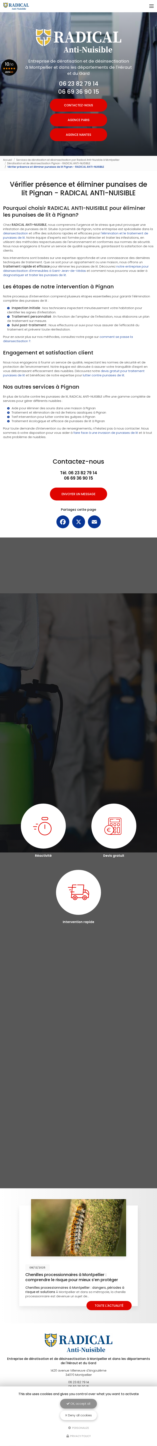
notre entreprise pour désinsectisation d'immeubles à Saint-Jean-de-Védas (76, 268)
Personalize (80, 1428)
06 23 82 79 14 (78, 84)
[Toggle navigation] (151, 6)
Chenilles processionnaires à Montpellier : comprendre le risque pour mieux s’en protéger (71, 1277)
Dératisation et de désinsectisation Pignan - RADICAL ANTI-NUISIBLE (48, 163)
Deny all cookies (79, 1415)
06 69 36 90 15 (78, 92)
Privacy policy (80, 1436)
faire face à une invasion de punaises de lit (105, 433)
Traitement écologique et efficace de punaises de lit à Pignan (58, 421)
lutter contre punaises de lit (103, 375)
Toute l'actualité (109, 1305)
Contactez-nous (78, 105)
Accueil (7, 160)
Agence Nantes (78, 135)
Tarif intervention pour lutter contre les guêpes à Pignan (53, 417)
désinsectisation (15, 233)
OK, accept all (80, 1404)
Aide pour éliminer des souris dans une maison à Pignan (54, 408)
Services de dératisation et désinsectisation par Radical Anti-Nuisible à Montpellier (68, 160)
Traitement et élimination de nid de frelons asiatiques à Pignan (59, 412)
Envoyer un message (78, 494)
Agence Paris (79, 120)
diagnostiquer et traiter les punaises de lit (34, 275)
